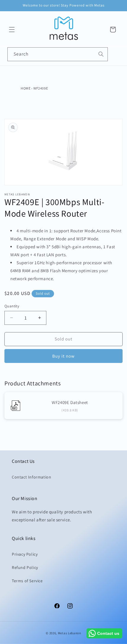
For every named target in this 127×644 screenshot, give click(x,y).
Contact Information (31, 477)
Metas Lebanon (69, 633)
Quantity (11, 306)
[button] (11, 29)
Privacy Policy (25, 554)
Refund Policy (25, 567)
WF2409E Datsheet (70, 402)
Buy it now (63, 356)
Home (25, 88)
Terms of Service (27, 580)
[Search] (101, 54)
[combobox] (58, 54)
